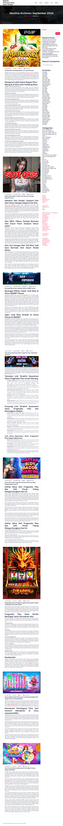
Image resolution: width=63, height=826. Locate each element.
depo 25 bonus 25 (45, 199)
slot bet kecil (45, 162)
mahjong (44, 143)
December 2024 (46, 97)
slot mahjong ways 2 (47, 178)
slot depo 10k (45, 170)
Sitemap (56, 2)
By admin (15, 68)
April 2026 (44, 76)
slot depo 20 (44, 230)
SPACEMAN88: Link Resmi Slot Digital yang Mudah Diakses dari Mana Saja (50, 46)
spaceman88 (45, 189)
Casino (40, 2)
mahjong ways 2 (46, 147)
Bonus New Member (47, 129)
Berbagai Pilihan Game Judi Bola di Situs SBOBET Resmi (20, 288)
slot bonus (44, 164)
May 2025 (44, 90)
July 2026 (44, 72)
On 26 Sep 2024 (8, 351)
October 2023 (45, 118)
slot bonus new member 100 (49, 168)
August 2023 (45, 121)
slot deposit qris (45, 216)
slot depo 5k (45, 172)
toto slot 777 (44, 200)
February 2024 (45, 112)
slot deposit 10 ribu (46, 214)
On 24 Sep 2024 (8, 480)
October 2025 (45, 82)
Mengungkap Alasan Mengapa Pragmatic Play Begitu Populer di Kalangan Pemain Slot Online (22, 603)
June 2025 (44, 88)
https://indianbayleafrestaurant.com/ (12, 205)
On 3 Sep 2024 (8, 766)
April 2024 (44, 109)
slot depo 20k (45, 171)
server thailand (45, 218)
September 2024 (46, 102)
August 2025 (45, 85)
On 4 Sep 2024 (8, 695)
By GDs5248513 (16, 351)
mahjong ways (29, 74)
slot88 (44, 184)
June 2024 (44, 106)
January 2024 (45, 113)
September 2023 (46, 119)
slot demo (44, 198)
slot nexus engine (45, 226)
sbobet (44, 152)
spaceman (44, 187)
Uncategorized (46, 190)
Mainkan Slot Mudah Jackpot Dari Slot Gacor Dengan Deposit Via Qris (19, 197)
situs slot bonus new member (49, 155)
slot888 (44, 186)
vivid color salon (8, 779)
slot (43, 208)
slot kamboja (44, 215)
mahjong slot (45, 144)
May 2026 (44, 75)
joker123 (44, 222)
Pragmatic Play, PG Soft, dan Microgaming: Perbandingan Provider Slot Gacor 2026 (49, 41)
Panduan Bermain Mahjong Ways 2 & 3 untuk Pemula (19, 70)
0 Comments (27, 68)
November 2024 (46, 99)
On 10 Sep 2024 (8, 601)
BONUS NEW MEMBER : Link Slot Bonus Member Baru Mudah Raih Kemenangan (50, 56)
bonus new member (46, 229)
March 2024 (45, 110)
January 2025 (45, 96)
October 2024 (45, 100)
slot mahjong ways (46, 177)
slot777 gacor (45, 223)
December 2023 (46, 115)
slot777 (44, 183)
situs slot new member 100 (48, 156)
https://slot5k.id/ (45, 239)
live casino (44, 141)
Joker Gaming (45, 138)
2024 (29, 16)
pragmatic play (45, 227)
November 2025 (46, 81)
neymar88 (44, 149)
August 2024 (45, 103)
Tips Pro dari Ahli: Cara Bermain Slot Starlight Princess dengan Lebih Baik (20, 769)
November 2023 (46, 116)
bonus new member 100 (48, 131)
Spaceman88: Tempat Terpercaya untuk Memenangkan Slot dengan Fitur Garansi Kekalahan (21, 697)
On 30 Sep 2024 (8, 68)
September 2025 (46, 84)
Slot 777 (44, 159)
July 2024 (44, 104)
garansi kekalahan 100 (12, 703)
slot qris (44, 180)
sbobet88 (25, 295)
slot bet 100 (55, 212)
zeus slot (44, 192)
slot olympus (44, 225)
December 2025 (46, 79)
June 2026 (44, 73)
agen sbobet (44, 220)
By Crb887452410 (17, 194)
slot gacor (16, 608)
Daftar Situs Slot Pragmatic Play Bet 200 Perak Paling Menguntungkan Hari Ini (20, 483)
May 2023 (44, 124)
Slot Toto (44, 181)
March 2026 (45, 78)
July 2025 (44, 87)
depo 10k (44, 196)
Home (36, 2)
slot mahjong (44, 219)
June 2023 (44, 122)
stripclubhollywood (30, 660)
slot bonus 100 (45, 165)
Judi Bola (47, 2)
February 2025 (45, 94)
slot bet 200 (45, 161)
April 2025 (44, 91)
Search (44, 29)
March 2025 (45, 93)
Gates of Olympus (46, 137)
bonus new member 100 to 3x (49, 132)
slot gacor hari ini (46, 175)
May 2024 (44, 107)
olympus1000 (45, 150)
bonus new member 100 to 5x (49, 134)
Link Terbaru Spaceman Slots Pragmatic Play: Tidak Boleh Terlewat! (21, 353)
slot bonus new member (48, 167)
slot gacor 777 (45, 205)
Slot (52, 2)
